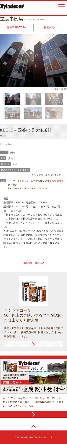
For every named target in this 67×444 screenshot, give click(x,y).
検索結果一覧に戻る (34, 263)
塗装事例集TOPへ (17, 27)
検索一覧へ (50, 27)
